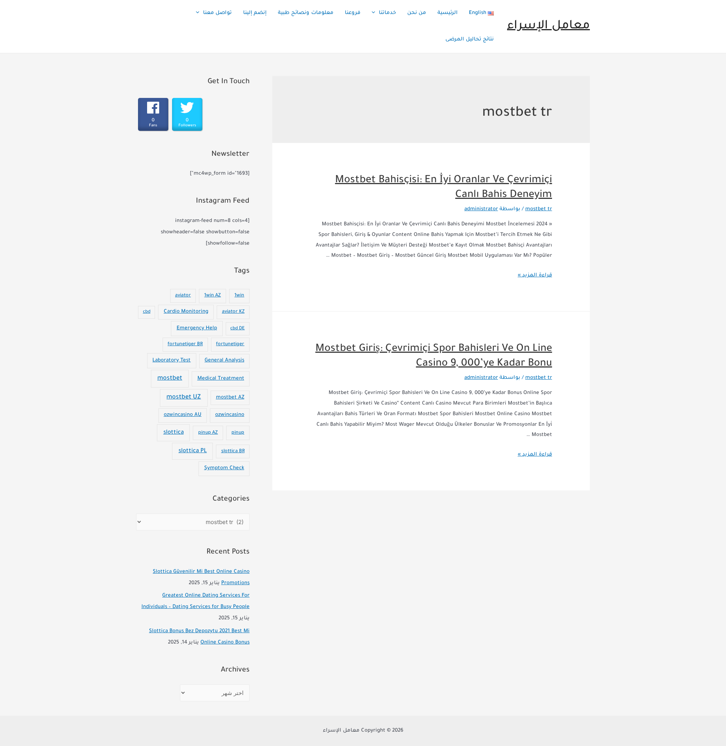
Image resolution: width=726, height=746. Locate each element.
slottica (173, 433)
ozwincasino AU (183, 415)
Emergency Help (197, 328)
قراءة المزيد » (535, 275)
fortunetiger (230, 344)
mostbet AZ (230, 397)
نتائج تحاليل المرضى (469, 39)
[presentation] (375, 13)
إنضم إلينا (255, 13)
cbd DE (237, 328)
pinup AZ (208, 433)
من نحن (416, 13)
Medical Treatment (220, 379)
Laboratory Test (171, 360)
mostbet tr (538, 209)
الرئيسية (447, 13)
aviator (183, 295)
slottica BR (233, 451)
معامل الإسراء (548, 26)
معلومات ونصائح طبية (306, 13)
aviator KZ (233, 312)
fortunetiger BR (185, 344)
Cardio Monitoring (186, 312)
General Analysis (224, 360)
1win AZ (212, 295)
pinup (237, 433)
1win (239, 295)
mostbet (169, 378)
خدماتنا (387, 13)
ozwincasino (229, 415)
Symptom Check (224, 468)
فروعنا (352, 13)
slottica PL (192, 451)
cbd (146, 312)
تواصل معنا (217, 13)
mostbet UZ (183, 397)
